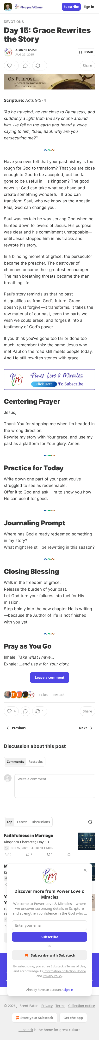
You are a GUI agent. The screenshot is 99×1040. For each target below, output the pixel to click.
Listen (88, 52)
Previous (18, 728)
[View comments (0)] (25, 65)
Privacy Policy (52, 976)
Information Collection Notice (64, 971)
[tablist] (24, 761)
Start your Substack (36, 1017)
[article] (49, 845)
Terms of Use (76, 966)
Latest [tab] (22, 822)
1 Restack (57, 694)
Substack (26, 1029)
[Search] (90, 822)
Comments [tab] (15, 761)
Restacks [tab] (36, 761)
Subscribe (71, 7)
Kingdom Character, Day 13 (26, 841)
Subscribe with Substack (53, 955)
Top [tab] (9, 822)
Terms (60, 1005)
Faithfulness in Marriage (28, 835)
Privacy (47, 1005)
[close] (85, 870)
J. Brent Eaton (26, 49)
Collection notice (81, 1005)
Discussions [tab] (41, 822)
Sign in (89, 7)
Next (83, 728)
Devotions (14, 22)
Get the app (73, 1017)
